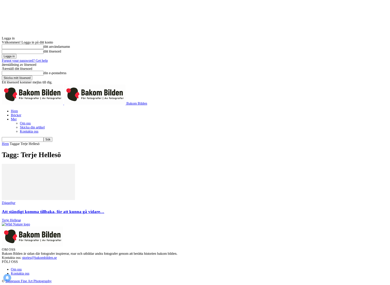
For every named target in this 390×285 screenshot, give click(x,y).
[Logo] (33, 103)
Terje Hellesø (11, 220)
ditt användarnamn (57, 46)
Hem (14, 111)
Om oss (25, 123)
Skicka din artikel (32, 127)
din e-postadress (55, 73)
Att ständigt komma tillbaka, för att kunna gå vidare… (53, 211)
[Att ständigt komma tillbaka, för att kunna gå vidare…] (38, 199)
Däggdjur (8, 203)
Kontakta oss (29, 131)
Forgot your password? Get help (25, 60)
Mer (14, 119)
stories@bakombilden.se (39, 258)
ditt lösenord (52, 51)
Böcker (16, 115)
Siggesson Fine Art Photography (28, 281)
